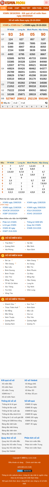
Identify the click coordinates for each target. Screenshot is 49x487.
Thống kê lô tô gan (9, 404)
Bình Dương (10, 270)
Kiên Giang (31, 260)
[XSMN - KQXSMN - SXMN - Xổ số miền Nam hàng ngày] (12, 3)
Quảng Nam (10, 324)
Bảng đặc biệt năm (9, 430)
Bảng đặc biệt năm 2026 (11, 434)
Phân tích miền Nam (33, 448)
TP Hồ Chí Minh (11, 283)
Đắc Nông (9, 314)
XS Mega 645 (30, 384)
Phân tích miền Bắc (33, 441)
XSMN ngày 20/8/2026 (36, 207)
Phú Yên (30, 317)
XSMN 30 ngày (9, 228)
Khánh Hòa (9, 304)
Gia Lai (30, 314)
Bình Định (31, 307)
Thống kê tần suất (9, 407)
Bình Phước (32, 30)
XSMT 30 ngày (31, 424)
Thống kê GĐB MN (35, 222)
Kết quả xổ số (7, 380)
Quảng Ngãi (32, 321)
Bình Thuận (9, 274)
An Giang (30, 264)
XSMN (6, 25)
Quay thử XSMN (34, 225)
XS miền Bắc (7, 384)
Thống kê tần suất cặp (11, 411)
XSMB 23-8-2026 (34, 228)
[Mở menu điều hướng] (46, 2)
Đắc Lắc (30, 311)
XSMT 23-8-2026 (10, 231)
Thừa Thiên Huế (11, 307)
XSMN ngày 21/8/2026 (12, 207)
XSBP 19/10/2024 (10, 213)
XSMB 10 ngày (31, 404)
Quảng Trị (31, 324)
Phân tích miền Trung (33, 445)
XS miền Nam (7, 387)
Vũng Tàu (9, 293)
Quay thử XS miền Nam (11, 448)
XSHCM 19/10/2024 (11, 210)
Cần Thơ (8, 277)
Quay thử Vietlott (8, 451)
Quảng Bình (10, 321)
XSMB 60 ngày (31, 411)
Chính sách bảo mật (33, 462)
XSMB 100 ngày (31, 417)
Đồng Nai (30, 277)
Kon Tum (30, 304)
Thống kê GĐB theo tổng (12, 421)
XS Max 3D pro (31, 394)
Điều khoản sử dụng (16, 462)
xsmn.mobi (32, 458)
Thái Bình (9, 243)
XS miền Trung (8, 390)
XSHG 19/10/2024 (34, 213)
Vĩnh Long (31, 290)
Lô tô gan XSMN (9, 225)
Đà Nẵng (8, 311)
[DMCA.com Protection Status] (24, 470)
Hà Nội (29, 243)
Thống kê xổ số (8, 401)
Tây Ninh (30, 287)
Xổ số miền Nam (13, 255)
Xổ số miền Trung (15, 299)
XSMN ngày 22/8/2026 (36, 202)
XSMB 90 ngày (31, 414)
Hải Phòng (9, 249)
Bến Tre (30, 267)
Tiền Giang (9, 264)
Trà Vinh (8, 290)
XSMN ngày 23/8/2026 (12, 202)
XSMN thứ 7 (16, 25)
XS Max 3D (29, 390)
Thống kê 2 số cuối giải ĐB (12, 417)
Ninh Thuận (9, 317)
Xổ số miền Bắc (13, 238)
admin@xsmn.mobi (24, 467)
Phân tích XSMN (9, 222)
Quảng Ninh (10, 246)
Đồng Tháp (9, 280)
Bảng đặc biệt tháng (10, 427)
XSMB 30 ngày (31, 407)
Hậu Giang (43, 30)
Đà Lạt (7, 260)
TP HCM (10, 30)
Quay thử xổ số (8, 438)
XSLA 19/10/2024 (34, 210)
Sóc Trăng (9, 287)
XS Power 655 (30, 387)
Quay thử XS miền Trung (12, 445)
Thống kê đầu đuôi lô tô (11, 414)
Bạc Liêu (8, 267)
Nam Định (31, 249)
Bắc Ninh (30, 246)
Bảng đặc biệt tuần (9, 424)
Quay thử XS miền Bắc (11, 441)
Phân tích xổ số (31, 438)
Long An (21, 30)
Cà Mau (30, 274)
